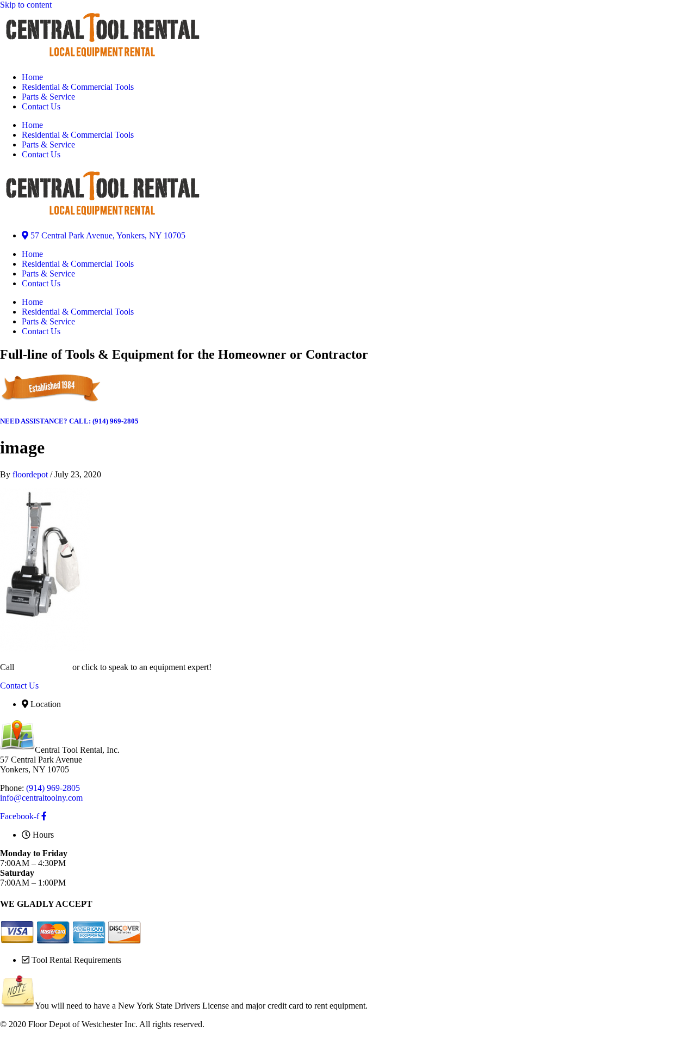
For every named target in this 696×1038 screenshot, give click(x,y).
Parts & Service (48, 96)
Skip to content (26, 4)
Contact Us (41, 106)
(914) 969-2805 (43, 667)
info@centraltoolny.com (41, 797)
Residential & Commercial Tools (78, 86)
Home (32, 77)
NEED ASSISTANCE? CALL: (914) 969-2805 (69, 421)
